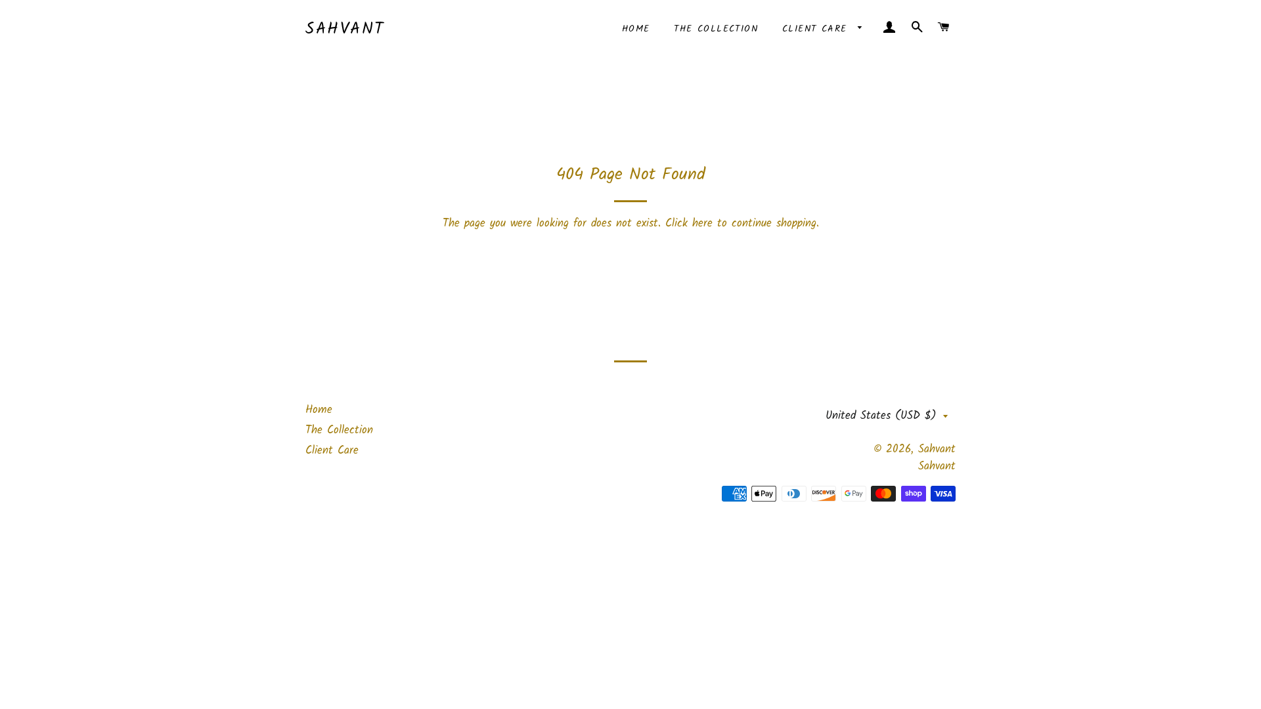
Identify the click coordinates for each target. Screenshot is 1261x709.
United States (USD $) (881, 416)
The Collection (716, 29)
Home (636, 29)
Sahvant (345, 29)
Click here (689, 223)
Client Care (817, 29)
